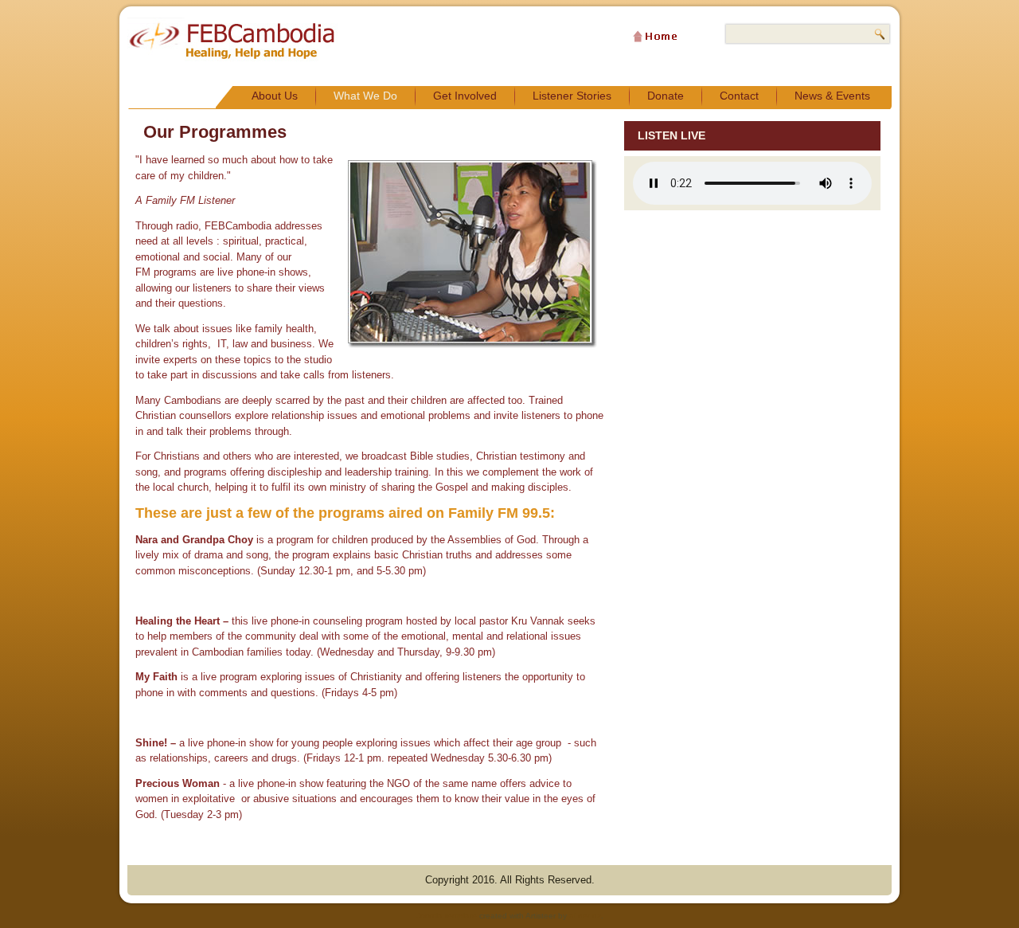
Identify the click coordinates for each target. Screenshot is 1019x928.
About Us (275, 95)
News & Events (832, 95)
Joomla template (446, 915)
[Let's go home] (655, 37)
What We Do (365, 95)
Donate (665, 95)
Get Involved (465, 95)
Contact (739, 95)
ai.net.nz (585, 915)
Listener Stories (572, 95)
